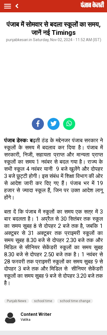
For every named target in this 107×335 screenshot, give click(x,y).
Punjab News (16, 301)
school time (43, 301)
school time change (75, 301)
